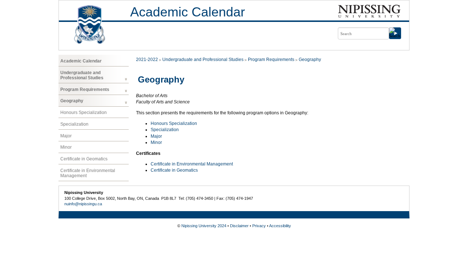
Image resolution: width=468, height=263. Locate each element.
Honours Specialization (83, 112)
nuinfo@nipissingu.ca (83, 204)
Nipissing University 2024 (203, 226)
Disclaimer (239, 226)
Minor (66, 147)
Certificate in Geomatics (83, 158)
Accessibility (280, 226)
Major (66, 135)
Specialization (74, 124)
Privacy (259, 226)
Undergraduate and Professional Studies (81, 75)
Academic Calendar (187, 11)
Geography (71, 100)
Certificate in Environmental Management (87, 173)
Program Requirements (84, 89)
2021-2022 (147, 59)
